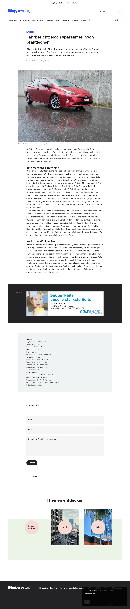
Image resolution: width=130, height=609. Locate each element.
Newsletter (43, 588)
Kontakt (63, 588)
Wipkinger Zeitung (57, 3)
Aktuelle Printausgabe (77, 588)
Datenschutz (89, 594)
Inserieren (54, 588)
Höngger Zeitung (73, 3)
